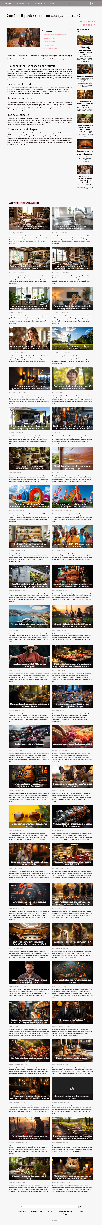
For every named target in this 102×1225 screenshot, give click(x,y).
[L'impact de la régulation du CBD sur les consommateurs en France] (72, 616)
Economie (8, 3)
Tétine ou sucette (49, 45)
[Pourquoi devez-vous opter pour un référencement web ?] (85, 144)
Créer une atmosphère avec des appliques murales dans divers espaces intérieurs (29, 388)
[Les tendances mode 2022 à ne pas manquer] (29, 656)
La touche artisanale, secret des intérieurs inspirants (30, 227)
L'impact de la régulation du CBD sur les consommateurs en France (72, 625)
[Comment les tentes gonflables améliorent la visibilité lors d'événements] (29, 496)
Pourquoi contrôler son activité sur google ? (29, 903)
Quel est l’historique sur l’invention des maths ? (72, 981)
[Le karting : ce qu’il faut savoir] (29, 736)
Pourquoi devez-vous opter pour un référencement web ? (85, 153)
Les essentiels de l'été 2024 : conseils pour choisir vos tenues (72, 545)
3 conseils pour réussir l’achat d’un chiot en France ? (72, 785)
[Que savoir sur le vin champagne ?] (72, 1050)
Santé (29, 3)
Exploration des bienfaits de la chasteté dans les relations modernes (72, 387)
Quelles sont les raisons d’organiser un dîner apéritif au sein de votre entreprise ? (72, 666)
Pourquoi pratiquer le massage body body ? (29, 1177)
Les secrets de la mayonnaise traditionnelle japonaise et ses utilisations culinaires (29, 468)
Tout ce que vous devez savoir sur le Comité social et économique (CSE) (30, 943)
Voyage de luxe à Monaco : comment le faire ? (29, 625)
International (19, 3)
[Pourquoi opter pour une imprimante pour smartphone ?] (85, 69)
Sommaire (48, 31)
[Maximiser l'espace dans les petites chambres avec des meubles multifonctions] (29, 536)
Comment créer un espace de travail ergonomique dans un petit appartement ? (29, 308)
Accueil (8, 11)
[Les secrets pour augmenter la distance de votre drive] (72, 338)
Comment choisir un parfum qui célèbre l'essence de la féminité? (29, 347)
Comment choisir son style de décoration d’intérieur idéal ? (29, 267)
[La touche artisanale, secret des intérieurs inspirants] (29, 219)
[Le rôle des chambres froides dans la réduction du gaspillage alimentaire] (29, 576)
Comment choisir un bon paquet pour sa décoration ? (85, 127)
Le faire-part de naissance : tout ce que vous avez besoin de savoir (85, 179)
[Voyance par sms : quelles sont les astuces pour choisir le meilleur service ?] (29, 1088)
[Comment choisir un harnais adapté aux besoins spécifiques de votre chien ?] (29, 418)
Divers (52, 3)
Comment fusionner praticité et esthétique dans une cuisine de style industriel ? (72, 268)
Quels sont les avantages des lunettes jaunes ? (29, 825)
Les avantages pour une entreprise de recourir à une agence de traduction (72, 903)
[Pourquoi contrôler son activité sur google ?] (29, 894)
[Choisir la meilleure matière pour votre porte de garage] (72, 458)
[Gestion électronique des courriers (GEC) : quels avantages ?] (72, 696)
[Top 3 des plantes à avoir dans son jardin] (29, 1050)
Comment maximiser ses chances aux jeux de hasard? (72, 863)
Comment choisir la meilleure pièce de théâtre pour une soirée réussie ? (72, 307)
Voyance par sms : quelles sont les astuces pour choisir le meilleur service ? (29, 1097)
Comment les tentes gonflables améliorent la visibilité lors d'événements (29, 505)
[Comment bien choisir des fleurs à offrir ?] (72, 736)
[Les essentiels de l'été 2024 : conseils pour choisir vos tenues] (72, 536)
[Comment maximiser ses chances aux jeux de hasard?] (72, 854)
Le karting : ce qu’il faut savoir (29, 744)
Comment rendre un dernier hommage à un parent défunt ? (29, 705)
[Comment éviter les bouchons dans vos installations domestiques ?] (72, 219)
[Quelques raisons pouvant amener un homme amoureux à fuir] (29, 1128)
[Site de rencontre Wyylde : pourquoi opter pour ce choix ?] (29, 972)
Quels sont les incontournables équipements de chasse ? (29, 785)
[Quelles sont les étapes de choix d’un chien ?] (85, 94)
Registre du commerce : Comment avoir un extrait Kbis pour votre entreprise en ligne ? (30, 1022)
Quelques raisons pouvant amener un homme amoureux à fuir (29, 1137)
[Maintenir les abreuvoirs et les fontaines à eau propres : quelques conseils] (85, 40)
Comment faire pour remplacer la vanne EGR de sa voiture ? (72, 825)
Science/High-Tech (40, 3)
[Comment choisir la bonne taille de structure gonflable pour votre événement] (72, 496)
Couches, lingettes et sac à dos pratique (55, 35)
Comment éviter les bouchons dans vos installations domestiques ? (72, 227)
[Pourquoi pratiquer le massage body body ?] (29, 1168)
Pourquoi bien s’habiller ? (72, 1020)
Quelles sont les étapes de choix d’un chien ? (85, 103)
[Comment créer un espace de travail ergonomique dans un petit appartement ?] (29, 299)
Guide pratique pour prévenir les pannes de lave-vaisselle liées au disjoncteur (72, 427)
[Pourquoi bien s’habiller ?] (72, 1012)
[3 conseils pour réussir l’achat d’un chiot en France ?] (72, 776)
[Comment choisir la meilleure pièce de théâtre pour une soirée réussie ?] (72, 299)
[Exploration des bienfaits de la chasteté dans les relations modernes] (72, 378)
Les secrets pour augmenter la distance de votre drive (72, 347)
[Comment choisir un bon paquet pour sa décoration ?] (85, 118)
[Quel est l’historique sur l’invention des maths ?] (72, 972)
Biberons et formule (49, 38)
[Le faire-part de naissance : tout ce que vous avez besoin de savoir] (85, 169)
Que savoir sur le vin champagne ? (72, 1058)
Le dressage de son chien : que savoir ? (72, 942)
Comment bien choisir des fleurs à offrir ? (72, 744)
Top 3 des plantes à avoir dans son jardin (30, 1058)
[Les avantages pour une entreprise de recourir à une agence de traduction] (72, 894)
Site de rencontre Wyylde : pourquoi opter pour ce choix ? (29, 981)
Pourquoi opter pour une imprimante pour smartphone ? (85, 78)
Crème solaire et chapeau (51, 49)
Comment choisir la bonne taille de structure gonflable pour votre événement (72, 506)
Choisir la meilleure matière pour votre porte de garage (72, 467)
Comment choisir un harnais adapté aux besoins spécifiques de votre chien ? (29, 427)
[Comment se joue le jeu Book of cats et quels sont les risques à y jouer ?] (72, 1168)
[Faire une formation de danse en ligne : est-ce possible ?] (29, 854)
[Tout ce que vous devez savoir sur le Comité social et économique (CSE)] (29, 934)
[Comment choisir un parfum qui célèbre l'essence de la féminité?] (29, 338)
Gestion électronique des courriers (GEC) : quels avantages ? (72, 705)
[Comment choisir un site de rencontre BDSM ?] (72, 1088)
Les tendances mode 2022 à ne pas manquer (29, 665)
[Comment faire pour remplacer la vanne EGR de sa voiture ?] (72, 816)
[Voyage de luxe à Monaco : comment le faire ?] (29, 616)
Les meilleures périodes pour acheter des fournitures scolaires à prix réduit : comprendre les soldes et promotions (72, 586)
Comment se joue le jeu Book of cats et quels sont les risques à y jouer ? (72, 1177)
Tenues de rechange (49, 42)
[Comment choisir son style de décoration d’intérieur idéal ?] (29, 259)
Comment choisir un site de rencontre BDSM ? (72, 1097)
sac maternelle (13, 77)
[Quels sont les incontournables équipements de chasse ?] (29, 776)
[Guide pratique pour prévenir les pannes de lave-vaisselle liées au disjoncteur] (72, 418)
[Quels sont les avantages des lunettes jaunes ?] (29, 816)
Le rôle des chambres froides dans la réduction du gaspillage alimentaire (29, 585)
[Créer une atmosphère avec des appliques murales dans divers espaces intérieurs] (29, 378)
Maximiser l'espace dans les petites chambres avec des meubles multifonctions (29, 546)
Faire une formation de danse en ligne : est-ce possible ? (29, 863)
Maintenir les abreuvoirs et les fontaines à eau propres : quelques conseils (85, 50)
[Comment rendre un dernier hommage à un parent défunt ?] (29, 696)
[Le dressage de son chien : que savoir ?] (72, 934)
